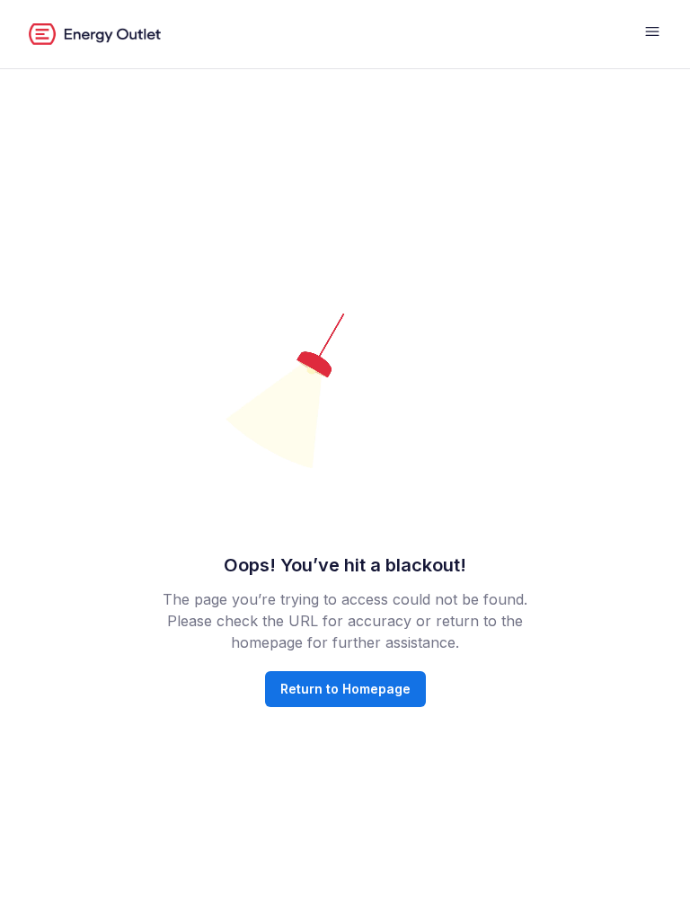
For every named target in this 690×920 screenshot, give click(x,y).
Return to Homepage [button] (345, 688)
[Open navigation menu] (652, 34)
